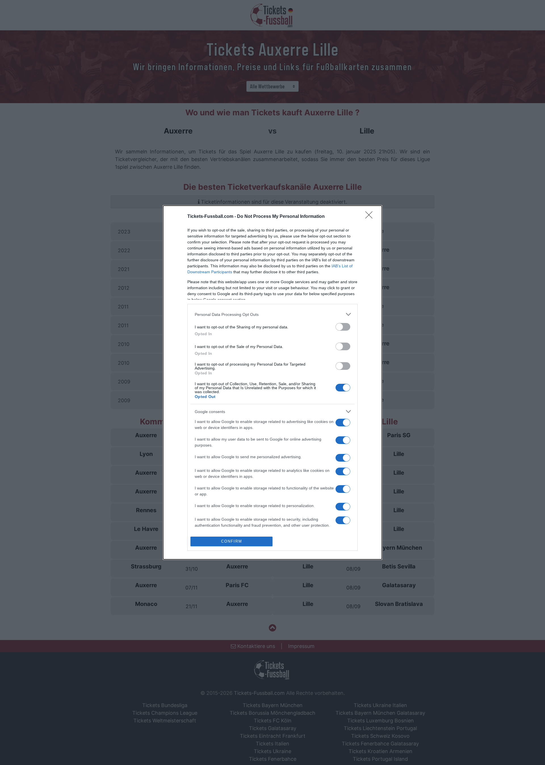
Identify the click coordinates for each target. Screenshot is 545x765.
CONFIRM (231, 541)
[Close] (370, 216)
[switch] (343, 327)
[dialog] (272, 382)
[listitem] (272, 314)
